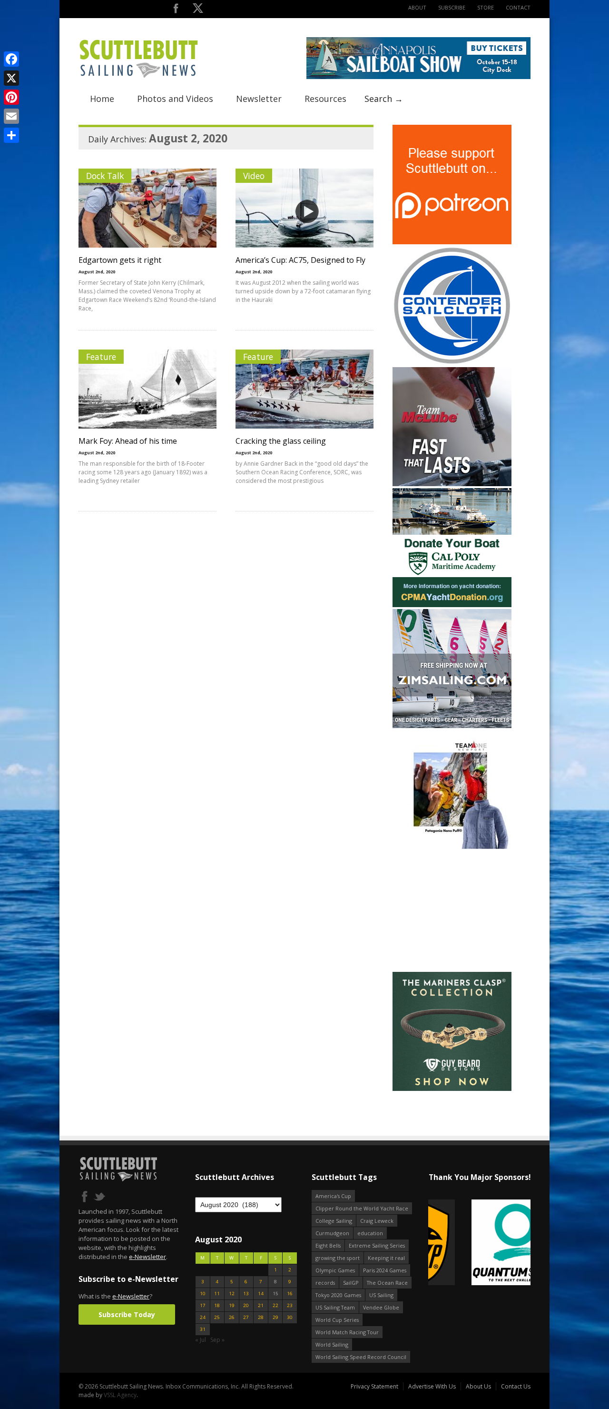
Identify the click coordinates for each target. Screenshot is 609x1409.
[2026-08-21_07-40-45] (418, 77)
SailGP (351, 1282)
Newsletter (259, 98)
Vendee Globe (381, 1307)
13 (246, 1293)
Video (254, 175)
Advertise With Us (432, 1386)
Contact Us (515, 1386)
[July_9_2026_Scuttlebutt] (452, 605)
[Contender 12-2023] (452, 363)
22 (275, 1305)
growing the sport (337, 1257)
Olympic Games (335, 1270)
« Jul (200, 1340)
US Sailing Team (335, 1307)
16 (290, 1293)
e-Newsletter (147, 1256)
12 (232, 1293)
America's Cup (333, 1195)
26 (232, 1317)
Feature (101, 356)
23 (290, 1305)
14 (261, 1293)
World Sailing (331, 1344)
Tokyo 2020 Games (338, 1295)
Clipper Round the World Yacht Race (361, 1208)
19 (232, 1305)
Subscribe (451, 7)
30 (290, 1317)
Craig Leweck (376, 1220)
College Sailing (333, 1220)
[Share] (11, 135)
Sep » (217, 1340)
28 (261, 1317)
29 (275, 1317)
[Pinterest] (11, 97)
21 (261, 1305)
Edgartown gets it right (120, 260)
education (370, 1233)
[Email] (11, 116)
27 (246, 1317)
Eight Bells (328, 1245)
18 (217, 1305)
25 (217, 1317)
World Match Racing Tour (347, 1332)
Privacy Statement (374, 1386)
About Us (478, 1386)
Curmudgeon (332, 1233)
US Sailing (381, 1295)
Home (102, 98)
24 (203, 1317)
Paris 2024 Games (384, 1270)
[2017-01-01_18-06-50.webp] (479, 1243)
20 (246, 1305)
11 (217, 1293)
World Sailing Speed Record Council (360, 1356)
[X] (11, 78)
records (325, 1282)
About (417, 7)
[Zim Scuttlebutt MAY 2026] (452, 726)
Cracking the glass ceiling (281, 441)
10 (203, 1293)
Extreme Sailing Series (377, 1245)
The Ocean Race (387, 1282)
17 (203, 1305)
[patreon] (452, 242)
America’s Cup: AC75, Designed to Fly (300, 260)
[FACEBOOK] (176, 10)
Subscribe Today (126, 1314)
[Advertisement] (452, 910)
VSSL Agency (120, 1395)
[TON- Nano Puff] (452, 847)
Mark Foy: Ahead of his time (128, 441)
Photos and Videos (175, 98)
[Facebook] (11, 59)
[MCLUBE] (452, 484)
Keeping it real (386, 1257)
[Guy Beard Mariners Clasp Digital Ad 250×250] (452, 1089)
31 (203, 1329)
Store (485, 7)
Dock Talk (105, 175)
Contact (518, 7)
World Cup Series (337, 1319)
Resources (325, 98)
